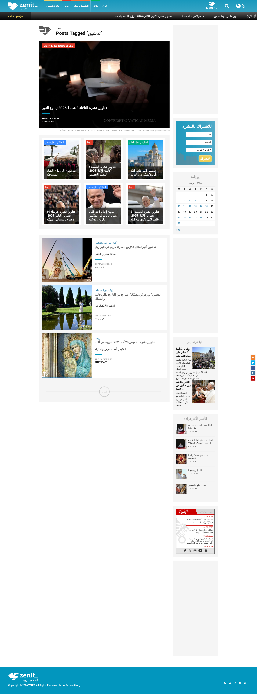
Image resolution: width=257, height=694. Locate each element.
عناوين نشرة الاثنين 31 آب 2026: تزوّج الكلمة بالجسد (118, 16)
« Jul (178, 230)
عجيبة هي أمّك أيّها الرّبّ (235, 16)
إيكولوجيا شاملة (104, 290)
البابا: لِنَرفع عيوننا (195, 470)
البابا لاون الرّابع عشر (55, 142)
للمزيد (104, 391)
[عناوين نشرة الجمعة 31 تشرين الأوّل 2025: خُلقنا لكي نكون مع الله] (145, 203)
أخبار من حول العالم (138, 142)
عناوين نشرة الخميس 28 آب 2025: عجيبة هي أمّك (125, 342)
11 (184, 206)
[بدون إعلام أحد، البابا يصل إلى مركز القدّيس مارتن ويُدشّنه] (103, 203)
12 (190, 206)
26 (190, 217)
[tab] (185, 511)
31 (179, 223)
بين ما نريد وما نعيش (200, 16)
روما (67, 5)
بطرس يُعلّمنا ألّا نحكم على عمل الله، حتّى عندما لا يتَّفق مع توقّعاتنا (183, 355)
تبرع (104, 5)
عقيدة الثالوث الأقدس (197, 485)
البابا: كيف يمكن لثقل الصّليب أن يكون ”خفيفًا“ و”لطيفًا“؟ (200, 441)
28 (201, 217)
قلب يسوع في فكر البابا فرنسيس (198, 456)
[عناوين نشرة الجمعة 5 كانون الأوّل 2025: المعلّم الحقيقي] (103, 159)
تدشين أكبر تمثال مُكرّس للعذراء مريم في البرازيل (125, 247)
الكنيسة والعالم (80, 5)
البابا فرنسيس (53, 5)
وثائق (95, 5)
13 (195, 206)
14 (201, 206)
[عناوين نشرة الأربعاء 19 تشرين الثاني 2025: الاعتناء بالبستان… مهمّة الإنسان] (61, 203)
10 (179, 206)
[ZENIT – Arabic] (26, 6)
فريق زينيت (99, 267)
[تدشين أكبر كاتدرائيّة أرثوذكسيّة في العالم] (145, 159)
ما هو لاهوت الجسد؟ (168, 16)
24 (179, 217)
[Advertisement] (104, 418)
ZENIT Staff (48, 121)
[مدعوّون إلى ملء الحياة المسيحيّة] (61, 159)
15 (206, 206)
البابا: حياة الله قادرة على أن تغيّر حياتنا (200, 426)
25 (184, 217)
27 (195, 217)
